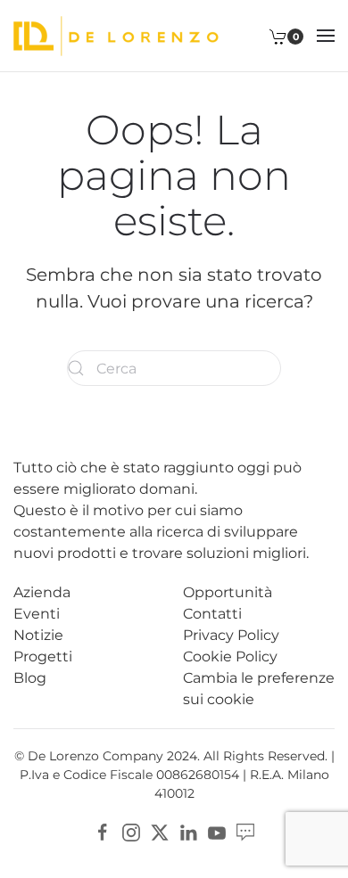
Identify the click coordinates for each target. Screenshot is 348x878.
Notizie (38, 635)
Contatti (212, 613)
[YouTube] (217, 831)
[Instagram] (131, 831)
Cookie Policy (230, 656)
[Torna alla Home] (116, 35)
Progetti (42, 656)
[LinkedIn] (188, 831)
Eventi (36, 613)
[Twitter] (160, 831)
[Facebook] (102, 831)
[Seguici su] (245, 831)
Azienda (41, 592)
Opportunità (227, 592)
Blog (29, 677)
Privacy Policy (231, 635)
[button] (326, 35)
